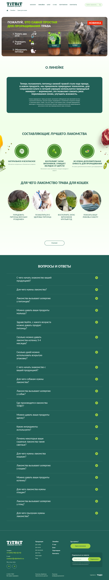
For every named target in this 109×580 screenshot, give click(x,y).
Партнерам (63, 4)
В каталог (54, 243)
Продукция (39, 541)
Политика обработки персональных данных (41, 575)
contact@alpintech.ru (15, 559)
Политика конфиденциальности (58, 575)
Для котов (38, 547)
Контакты (73, 4)
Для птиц (37, 553)
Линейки (41, 4)
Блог (48, 4)
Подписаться (94, 559)
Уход (36, 558)
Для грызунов (39, 550)
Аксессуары (38, 555)
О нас (55, 4)
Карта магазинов (80, 546)
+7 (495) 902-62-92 (14, 553)
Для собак (38, 544)
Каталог (33, 4)
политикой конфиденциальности (80, 564)
